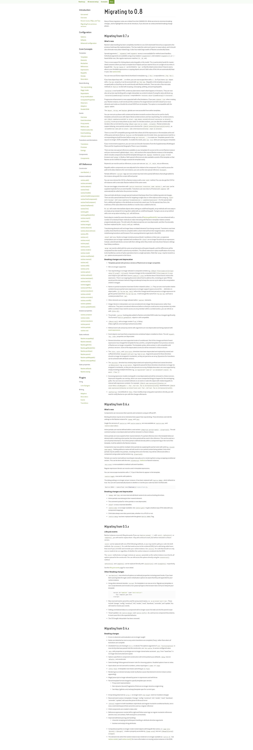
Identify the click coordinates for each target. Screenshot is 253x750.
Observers (84, 103)
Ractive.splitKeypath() (88, 358)
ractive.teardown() (87, 278)
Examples (104, 2)
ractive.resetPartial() (87, 256)
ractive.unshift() (86, 301)
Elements (84, 60)
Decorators (84, 79)
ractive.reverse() (86, 259)
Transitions (84, 144)
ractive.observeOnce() (88, 231)
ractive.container (86, 315)
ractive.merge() (86, 225)
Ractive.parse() (86, 354)
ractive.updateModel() (88, 307)
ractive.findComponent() (89, 199)
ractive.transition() (87, 291)
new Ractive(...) (86, 172)
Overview (84, 18)
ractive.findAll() (86, 193)
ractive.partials (86, 327)
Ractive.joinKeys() (86, 351)
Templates (84, 57)
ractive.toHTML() (86, 288)
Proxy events (85, 124)
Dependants (85, 93)
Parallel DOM (85, 109)
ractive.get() (85, 212)
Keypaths (84, 73)
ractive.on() (84, 237)
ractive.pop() (85, 244)
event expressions (114, 330)
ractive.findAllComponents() (90, 196)
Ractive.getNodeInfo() (150, 217)
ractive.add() (85, 180)
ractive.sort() (85, 269)
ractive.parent (85, 324)
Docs (111, 2)
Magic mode (85, 90)
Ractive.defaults (86, 369)
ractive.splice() (85, 272)
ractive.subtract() (86, 275)
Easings (83, 150)
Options (83, 37)
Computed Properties (88, 100)
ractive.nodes (85, 318)
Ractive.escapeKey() (87, 339)
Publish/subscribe (87, 130)
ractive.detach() (86, 187)
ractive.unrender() (87, 297)
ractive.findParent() (87, 206)
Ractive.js (82, 2)
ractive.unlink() (86, 294)
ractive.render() (113, 739)
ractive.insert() (127, 739)
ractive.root (84, 331)
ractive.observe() (86, 228)
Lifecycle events (86, 136)
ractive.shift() (85, 266)
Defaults (83, 40)
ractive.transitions (87, 321)
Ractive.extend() (86, 342)
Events (83, 400)
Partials (83, 76)
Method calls (85, 127)
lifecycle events (115, 568)
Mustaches (84, 63)
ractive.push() (85, 247)
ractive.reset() (85, 253)
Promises (84, 147)
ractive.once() (85, 240)
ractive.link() (116, 72)
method (142, 460)
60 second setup (93, 2)
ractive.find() (85, 190)
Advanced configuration (89, 43)
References (84, 67)
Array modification (87, 97)
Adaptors (84, 106)
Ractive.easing (85, 372)
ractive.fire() (85, 209)
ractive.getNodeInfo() (88, 215)
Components (85, 158)
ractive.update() (86, 304)
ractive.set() (84, 263)
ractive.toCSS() (86, 282)
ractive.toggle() (86, 285)
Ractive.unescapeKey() (88, 361)
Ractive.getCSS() (86, 345)
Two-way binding (86, 87)
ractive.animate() (86, 183)
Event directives (86, 120)
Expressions (85, 70)
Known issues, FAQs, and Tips (90, 21)
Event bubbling (86, 133)
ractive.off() (84, 234)
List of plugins (85, 386)
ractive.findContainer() (88, 202)
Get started (84, 15)
